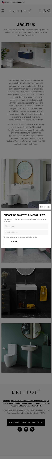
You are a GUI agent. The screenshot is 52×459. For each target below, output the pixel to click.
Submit (15, 242)
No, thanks (45, 207)
